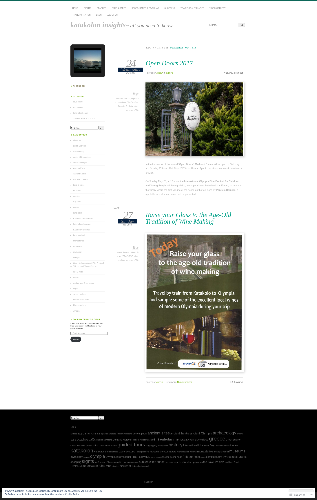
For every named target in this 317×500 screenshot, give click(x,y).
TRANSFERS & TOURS (84, 119)
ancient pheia (140, 433)
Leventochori (79, 235)
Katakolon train (123, 252)
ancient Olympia (201, 433)
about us (112, 15)
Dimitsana (107, 440)
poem (203, 457)
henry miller (163, 446)
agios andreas (79, 146)
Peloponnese (191, 456)
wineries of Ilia (132, 110)
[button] (79, 64)
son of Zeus (107, 462)
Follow (76, 339)
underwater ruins (94, 465)
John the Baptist (222, 446)
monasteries (78, 241)
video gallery (217, 8)
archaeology (224, 433)
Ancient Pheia (79, 168)
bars (73, 439)
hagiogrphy (151, 445)
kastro (234, 445)
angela (159, 73)
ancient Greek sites (82, 157)
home (75, 8)
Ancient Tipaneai (80, 179)
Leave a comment (234, 73)
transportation (81, 15)
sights (87, 8)
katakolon (77, 213)
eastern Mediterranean (143, 440)
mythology (77, 252)
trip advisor (78, 107)
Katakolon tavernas (81, 230)
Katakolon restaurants (83, 218)
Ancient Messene (124, 434)
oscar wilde (78, 272)
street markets (79, 294)
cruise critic (78, 102)
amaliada (112, 434)
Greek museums (77, 446)
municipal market (221, 452)
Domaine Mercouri (122, 439)
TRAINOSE (127, 256)
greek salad (92, 445)
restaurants (239, 456)
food (205, 439)
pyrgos (76, 277)
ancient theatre (180, 433)
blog (99, 15)
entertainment (171, 439)
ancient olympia (80, 162)
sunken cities (147, 461)
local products (143, 452)
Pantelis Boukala (125, 106)
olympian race (153, 457)
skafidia (98, 462)
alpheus (104, 434)
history (176, 444)
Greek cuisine (233, 439)
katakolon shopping (81, 224)
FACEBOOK (79, 86)
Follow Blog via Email (87, 319)
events (169, 73)
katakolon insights (98, 25)
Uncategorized (184, 382)
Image (116, 207)
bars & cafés (119, 8)
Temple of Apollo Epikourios (188, 462)
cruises (99, 440)
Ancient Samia (79, 174)
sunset (161, 461)
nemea (86, 457)
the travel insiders (81, 300)
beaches (101, 8)
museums (77, 246)
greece (217, 439)
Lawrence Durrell (127, 451)
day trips (77, 202)
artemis (240, 434)
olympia (76, 258)
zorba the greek (142, 466)
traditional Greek (232, 462)
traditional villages (192, 8)
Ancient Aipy (78, 151)
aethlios (73, 434)
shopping (169, 8)
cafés (92, 439)
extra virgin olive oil (192, 439)
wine (136, 106)
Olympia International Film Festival (126, 456)
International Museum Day (199, 445)
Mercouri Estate (123, 99)
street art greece (131, 462)
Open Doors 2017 (169, 63)
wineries (77, 311)
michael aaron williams (187, 452)
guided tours (131, 444)
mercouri (154, 451)
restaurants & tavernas (145, 8)
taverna (169, 462)
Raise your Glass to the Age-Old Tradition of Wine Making (188, 218)
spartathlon (118, 462)
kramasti (114, 452)
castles (76, 196)
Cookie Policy (72, 494)
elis (156, 439)
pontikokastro (214, 456)
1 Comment (237, 382)
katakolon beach (80, 113)
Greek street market (108, 446)
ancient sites (158, 433)
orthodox (165, 457)
